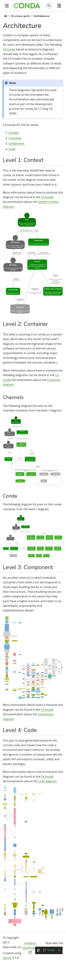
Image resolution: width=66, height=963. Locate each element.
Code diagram (47, 781)
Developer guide (20, 16)
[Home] (5, 16)
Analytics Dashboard (30, 945)
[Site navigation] (7, 6)
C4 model (9, 49)
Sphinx (7, 958)
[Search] (49, 6)
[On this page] (59, 6)
